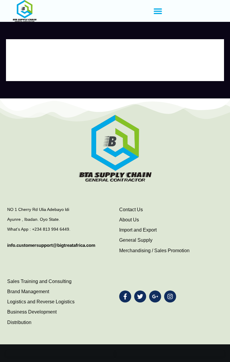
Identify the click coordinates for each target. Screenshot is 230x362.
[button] (157, 11)
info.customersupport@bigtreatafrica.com (51, 245)
